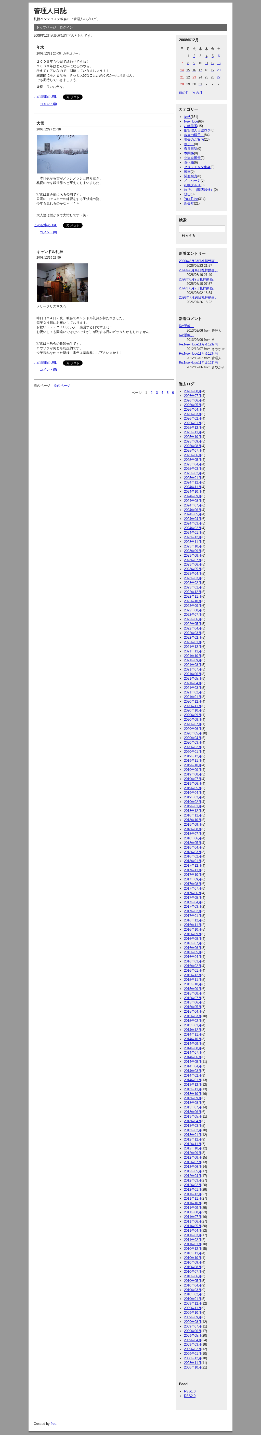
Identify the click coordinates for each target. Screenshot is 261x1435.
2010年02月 (192, 1294)
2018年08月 (192, 829)
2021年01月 (192, 697)
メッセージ (192, 180)
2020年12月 (192, 701)
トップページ (46, 27)
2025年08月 (192, 446)
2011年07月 (192, 1217)
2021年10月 (192, 656)
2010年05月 (192, 1281)
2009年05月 (192, 1335)
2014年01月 (192, 1080)
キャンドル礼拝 (49, 251)
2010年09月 (192, 1262)
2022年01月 (192, 642)
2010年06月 (192, 1276)
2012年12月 (192, 1139)
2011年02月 (192, 1240)
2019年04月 (192, 793)
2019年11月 (192, 760)
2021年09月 (192, 660)
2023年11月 (192, 542)
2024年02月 (192, 528)
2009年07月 (192, 1326)
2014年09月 (192, 1043)
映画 (187, 171)
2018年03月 (192, 852)
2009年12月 (192, 1303)
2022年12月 (192, 592)
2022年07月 (192, 614)
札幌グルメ (192, 185)
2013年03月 (192, 1126)
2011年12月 (192, 1194)
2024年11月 (192, 487)
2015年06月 (192, 1002)
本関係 (189, 153)
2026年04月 (192, 409)
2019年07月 (192, 779)
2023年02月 (192, 583)
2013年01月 (192, 1135)
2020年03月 (192, 742)
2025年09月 (192, 441)
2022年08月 (192, 610)
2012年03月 (192, 1180)
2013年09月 (192, 1098)
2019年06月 (192, 783)
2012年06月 (192, 1167)
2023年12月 (192, 537)
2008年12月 (192, 1358)
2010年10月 (192, 1258)
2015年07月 (192, 998)
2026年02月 (192, 418)
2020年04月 (192, 738)
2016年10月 (192, 929)
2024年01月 (192, 532)
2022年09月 (192, 606)
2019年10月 (192, 765)
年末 (40, 47)
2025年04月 (192, 464)
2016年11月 (192, 925)
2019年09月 (192, 770)
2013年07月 (192, 1107)
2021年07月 (192, 669)
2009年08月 (192, 1322)
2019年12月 (192, 756)
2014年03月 (192, 1071)
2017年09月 (192, 879)
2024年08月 (192, 501)
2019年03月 (192, 797)
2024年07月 (192, 505)
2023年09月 (192, 551)
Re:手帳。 (186, 326)
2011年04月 (192, 1230)
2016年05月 (192, 952)
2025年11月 (192, 432)
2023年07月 (192, 560)
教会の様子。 (194, 135)
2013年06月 (192, 1112)
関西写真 (190, 176)
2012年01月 (192, 1189)
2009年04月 (192, 1340)
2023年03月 (192, 578)
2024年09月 (192, 496)
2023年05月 (192, 569)
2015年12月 (192, 975)
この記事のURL (45, 97)
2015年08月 (192, 993)
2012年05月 (192, 1171)
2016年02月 (192, 966)
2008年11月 (192, 1363)
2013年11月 (192, 1089)
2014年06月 (192, 1057)
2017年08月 (192, 884)
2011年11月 (192, 1198)
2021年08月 (192, 665)
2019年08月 (192, 774)
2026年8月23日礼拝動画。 (198, 261)
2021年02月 (192, 692)
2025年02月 (192, 473)
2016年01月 (192, 970)
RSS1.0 (189, 1391)
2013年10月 (192, 1094)
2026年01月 (192, 423)
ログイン (66, 27)
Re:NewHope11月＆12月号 (198, 344)
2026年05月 (192, 405)
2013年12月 (192, 1085)
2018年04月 (192, 847)
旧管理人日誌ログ (197, 130)
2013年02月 (192, 1130)
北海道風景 (192, 158)
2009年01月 (192, 1354)
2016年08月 (192, 939)
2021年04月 (192, 683)
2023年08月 (192, 555)
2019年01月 (192, 806)
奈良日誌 (190, 149)
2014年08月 (192, 1048)
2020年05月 (192, 733)
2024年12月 (192, 482)
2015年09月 (192, 989)
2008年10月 (192, 1367)
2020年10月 (192, 710)
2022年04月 (192, 628)
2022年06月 (192, 619)
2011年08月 (192, 1212)
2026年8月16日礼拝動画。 (198, 270)
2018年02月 (192, 856)
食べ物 (189, 162)
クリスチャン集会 (197, 167)
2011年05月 (192, 1226)
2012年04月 (192, 1176)
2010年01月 (192, 1299)
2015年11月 (192, 980)
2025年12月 (192, 428)
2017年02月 (192, 911)
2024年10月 (192, 491)
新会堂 (189, 203)
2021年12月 (192, 647)
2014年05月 (192, 1062)
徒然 (187, 117)
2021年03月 (192, 688)
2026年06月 (192, 400)
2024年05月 (192, 514)
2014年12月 (192, 1030)
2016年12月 (192, 920)
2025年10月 (192, 437)
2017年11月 (192, 870)
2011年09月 (192, 1208)
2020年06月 (192, 729)
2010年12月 (192, 1249)
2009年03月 (192, 1344)
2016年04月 (192, 957)
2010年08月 (192, 1267)
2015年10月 (192, 984)
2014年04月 (192, 1066)
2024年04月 (192, 519)
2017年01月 (192, 916)
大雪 (40, 123)
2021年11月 (192, 651)
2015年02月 (192, 1021)
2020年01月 (192, 752)
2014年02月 (192, 1075)
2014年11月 (192, 1034)
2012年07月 (192, 1162)
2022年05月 (192, 624)
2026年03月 (192, 414)
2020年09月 (192, 715)
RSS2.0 (189, 1396)
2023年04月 (192, 573)
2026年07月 (192, 396)
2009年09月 (192, 1317)
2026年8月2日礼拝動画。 (197, 288)
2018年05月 (192, 843)
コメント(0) (48, 104)
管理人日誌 (50, 10)
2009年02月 (192, 1349)
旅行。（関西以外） (199, 190)
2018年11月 (192, 815)
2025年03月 (192, 469)
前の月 (184, 93)
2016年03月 (192, 961)
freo (53, 1424)
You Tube (191, 199)
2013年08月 (192, 1103)
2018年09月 (192, 824)
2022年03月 (192, 633)
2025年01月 (192, 478)
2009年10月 (192, 1313)
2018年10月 (192, 820)
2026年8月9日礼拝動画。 (197, 279)
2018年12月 (192, 811)
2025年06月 (192, 455)
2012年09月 (192, 1153)
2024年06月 (192, 510)
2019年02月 (192, 802)
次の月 (197, 93)
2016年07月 (192, 943)
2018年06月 (192, 838)
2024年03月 (192, 523)
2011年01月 (192, 1244)
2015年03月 (192, 1016)
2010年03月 (192, 1290)
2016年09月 (192, 934)
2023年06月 (192, 564)
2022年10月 (192, 601)
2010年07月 (192, 1271)
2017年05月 (192, 898)
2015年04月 (192, 1011)
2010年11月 (192, 1253)
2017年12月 (192, 865)
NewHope (191, 121)
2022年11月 (192, 596)
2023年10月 (192, 546)
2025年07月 (192, 450)
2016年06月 (192, 948)
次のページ (62, 385)
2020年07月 (192, 724)
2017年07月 (192, 888)
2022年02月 (192, 637)
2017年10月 (192, 875)
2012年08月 (192, 1157)
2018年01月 (192, 861)
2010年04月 (192, 1285)
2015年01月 (192, 1025)
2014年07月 (192, 1052)
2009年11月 (192, 1308)
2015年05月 (192, 1007)
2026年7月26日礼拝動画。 (198, 297)
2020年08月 (192, 719)
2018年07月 (192, 834)
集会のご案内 (194, 139)
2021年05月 (192, 678)
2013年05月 (192, 1116)
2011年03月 (192, 1235)
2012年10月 (192, 1148)
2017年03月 (192, 906)
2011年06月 (192, 1221)
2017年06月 (192, 893)
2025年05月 (192, 460)
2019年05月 (192, 788)
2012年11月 (192, 1144)
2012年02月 (192, 1185)
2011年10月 (192, 1203)
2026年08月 (192, 391)
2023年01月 (192, 587)
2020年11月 (192, 706)
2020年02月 (192, 747)
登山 (187, 194)
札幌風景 (190, 126)
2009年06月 (192, 1331)
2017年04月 (192, 902)
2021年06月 (192, 674)
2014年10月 (192, 1039)
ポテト (189, 144)
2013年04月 (192, 1121)
